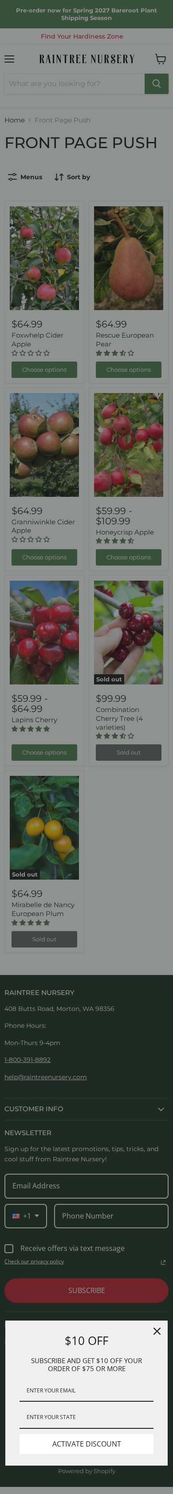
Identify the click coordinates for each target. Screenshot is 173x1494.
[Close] (157, 1331)
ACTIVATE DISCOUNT (86, 1444)
